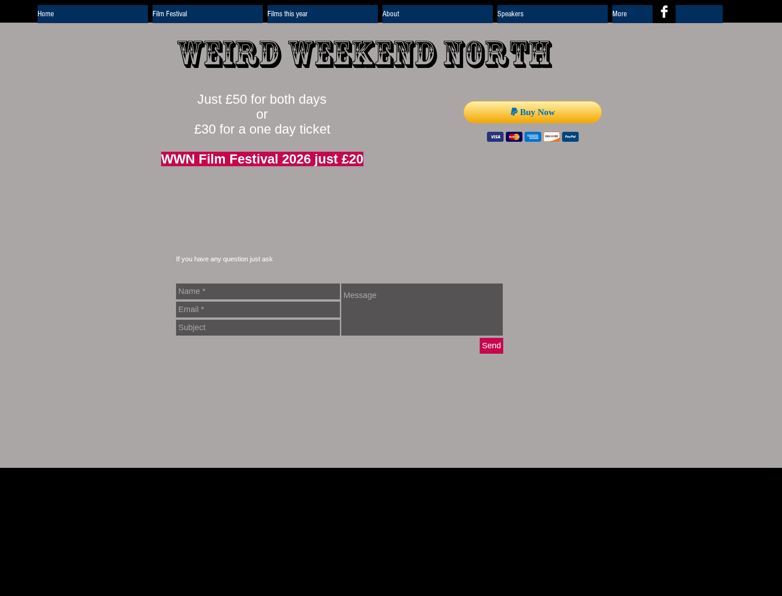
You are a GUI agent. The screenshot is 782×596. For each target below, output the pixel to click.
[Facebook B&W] (664, 11)
